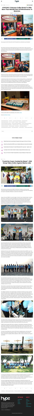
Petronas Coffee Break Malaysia (16, 123)
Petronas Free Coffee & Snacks (24, 124)
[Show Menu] (1, 1)
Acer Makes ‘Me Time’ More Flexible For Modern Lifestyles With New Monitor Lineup (17, 149)
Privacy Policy (28, 406)
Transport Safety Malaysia (28, 127)
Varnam (19, 403)
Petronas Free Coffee (16, 124)
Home (2, 159)
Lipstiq (19, 402)
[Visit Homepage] (17, 1)
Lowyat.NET (20, 399)
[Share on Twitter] (29, 38)
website (20, 112)
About (27, 399)
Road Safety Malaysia (15, 127)
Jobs (27, 402)
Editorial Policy (28, 403)
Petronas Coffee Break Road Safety (7, 124)
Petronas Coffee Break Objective (26, 123)
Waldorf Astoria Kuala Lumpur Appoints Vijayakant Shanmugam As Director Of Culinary (17, 141)
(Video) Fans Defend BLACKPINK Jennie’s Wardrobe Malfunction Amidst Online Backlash (18, 144)
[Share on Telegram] (30, 38)
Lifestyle (4, 159)
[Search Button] (32, 1)
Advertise (27, 400)
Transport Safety (21, 127)
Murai (19, 400)
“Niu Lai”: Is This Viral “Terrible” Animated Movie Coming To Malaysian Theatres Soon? (17, 152)
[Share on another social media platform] (32, 38)
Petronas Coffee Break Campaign (6, 123)
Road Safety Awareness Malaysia (6, 127)
